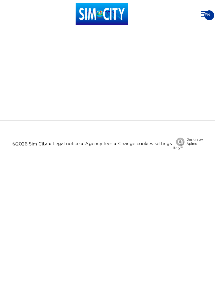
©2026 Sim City (29, 144)
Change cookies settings (145, 144)
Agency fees (99, 144)
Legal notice (66, 144)
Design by (188, 144)
